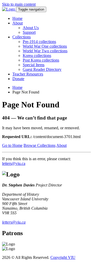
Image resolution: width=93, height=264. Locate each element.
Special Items (33, 65)
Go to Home (12, 145)
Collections (21, 37)
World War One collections (45, 46)
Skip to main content (19, 4)
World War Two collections (45, 51)
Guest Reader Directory (42, 69)
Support (29, 32)
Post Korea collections (41, 60)
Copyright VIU (62, 257)
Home (17, 18)
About (17, 23)
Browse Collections (40, 145)
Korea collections (37, 55)
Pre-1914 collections (39, 41)
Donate (18, 78)
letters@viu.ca (13, 163)
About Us (31, 27)
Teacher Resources (27, 74)
